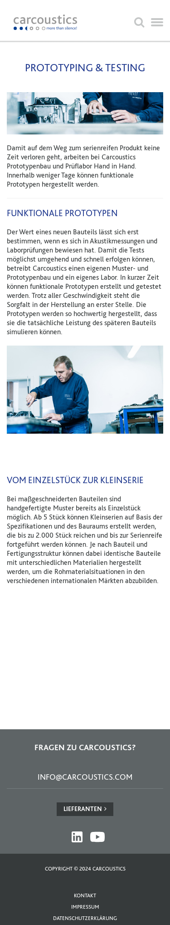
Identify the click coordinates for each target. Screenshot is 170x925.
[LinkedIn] (77, 837)
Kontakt (85, 895)
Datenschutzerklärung (85, 918)
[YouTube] (97, 837)
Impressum (85, 907)
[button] (157, 22)
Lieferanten (82, 808)
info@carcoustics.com (85, 777)
